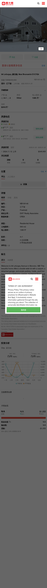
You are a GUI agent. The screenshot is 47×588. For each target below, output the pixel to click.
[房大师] (7, 3)
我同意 (23, 310)
